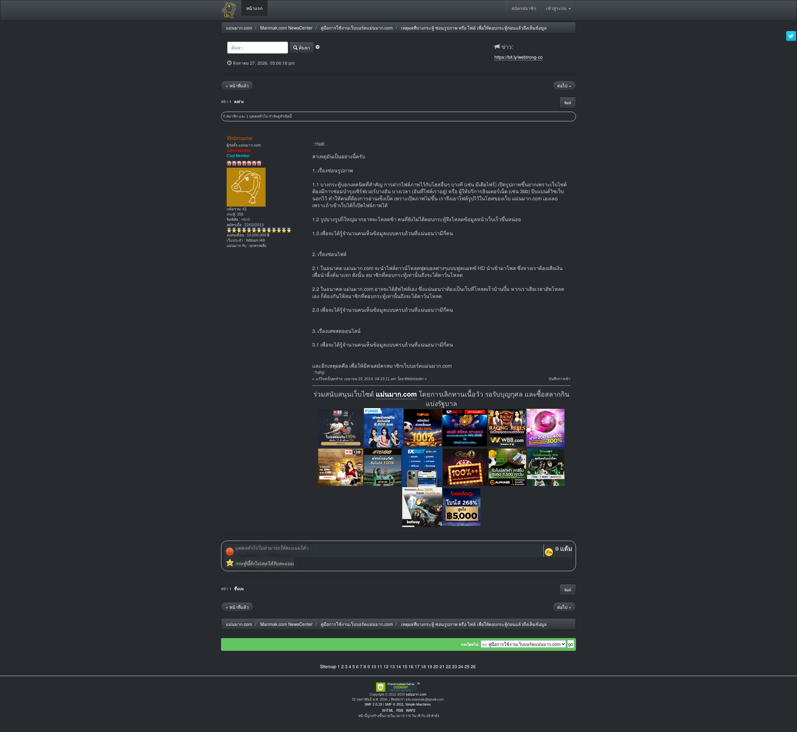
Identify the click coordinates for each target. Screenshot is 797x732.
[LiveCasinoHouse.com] (465, 466)
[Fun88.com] (383, 427)
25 (467, 666)
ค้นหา (304, 47)
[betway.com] (422, 506)
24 (460, 666)
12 (386, 666)
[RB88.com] (382, 466)
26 (473, 666)
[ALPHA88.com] (507, 466)
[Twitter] (791, 36)
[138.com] (340, 466)
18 (423, 666)
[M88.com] (340, 427)
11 (379, 666)
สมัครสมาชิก (524, 8)
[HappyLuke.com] (545, 427)
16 (410, 666)
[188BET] (422, 427)
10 (373, 666)
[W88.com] (507, 427)
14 (398, 666)
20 (435, 666)
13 (392, 666)
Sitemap (328, 666)
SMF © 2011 (394, 704)
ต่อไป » (564, 85)
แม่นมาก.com (396, 394)
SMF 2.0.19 (373, 704)
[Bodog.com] (461, 506)
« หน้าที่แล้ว (237, 85)
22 (448, 666)
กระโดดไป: (470, 644)
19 (429, 666)
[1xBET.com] (422, 466)
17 (417, 666)
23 (454, 666)
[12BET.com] (464, 427)
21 (442, 666)
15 (404, 666)
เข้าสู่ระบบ (557, 8)
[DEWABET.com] (545, 466)
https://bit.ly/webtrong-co (518, 57)
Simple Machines (418, 704)
